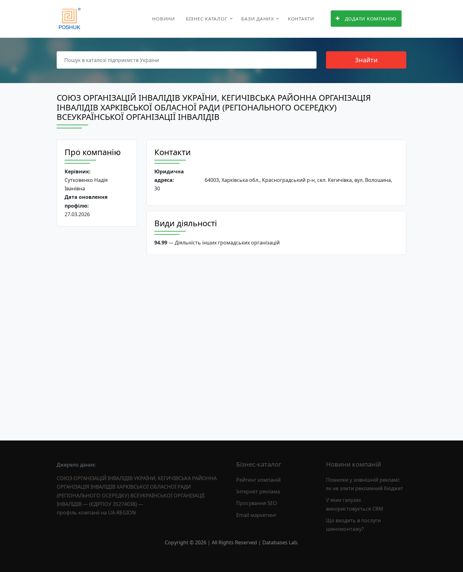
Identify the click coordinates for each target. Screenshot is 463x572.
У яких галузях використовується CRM (354, 504)
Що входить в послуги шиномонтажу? (353, 524)
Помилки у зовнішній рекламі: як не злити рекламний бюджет (364, 484)
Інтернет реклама (258, 491)
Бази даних (257, 18)
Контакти (301, 18)
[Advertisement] (97, 328)
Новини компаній (353, 464)
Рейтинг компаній (258, 479)
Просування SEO (256, 503)
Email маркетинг (256, 515)
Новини (163, 18)
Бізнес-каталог (207, 18)
